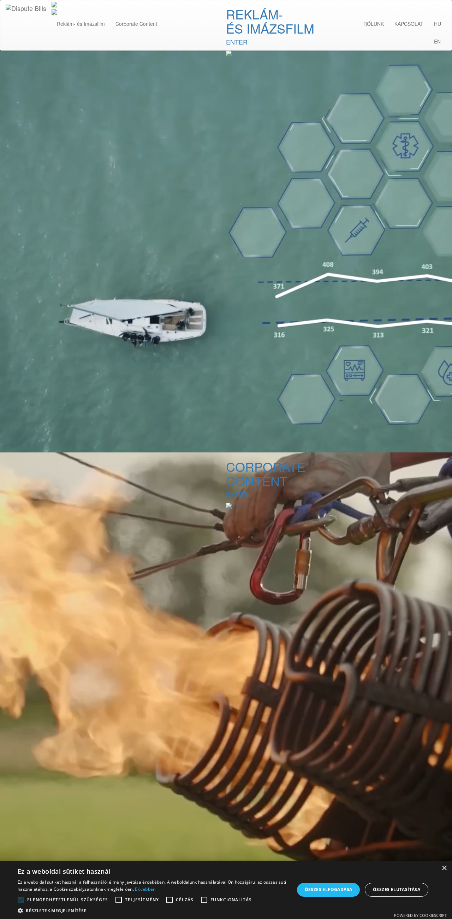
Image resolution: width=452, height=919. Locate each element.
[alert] (226, 890)
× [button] (444, 868)
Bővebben (145, 889)
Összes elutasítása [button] (396, 889)
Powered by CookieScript (420, 915)
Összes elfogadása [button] (328, 889)
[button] (152, 910)
